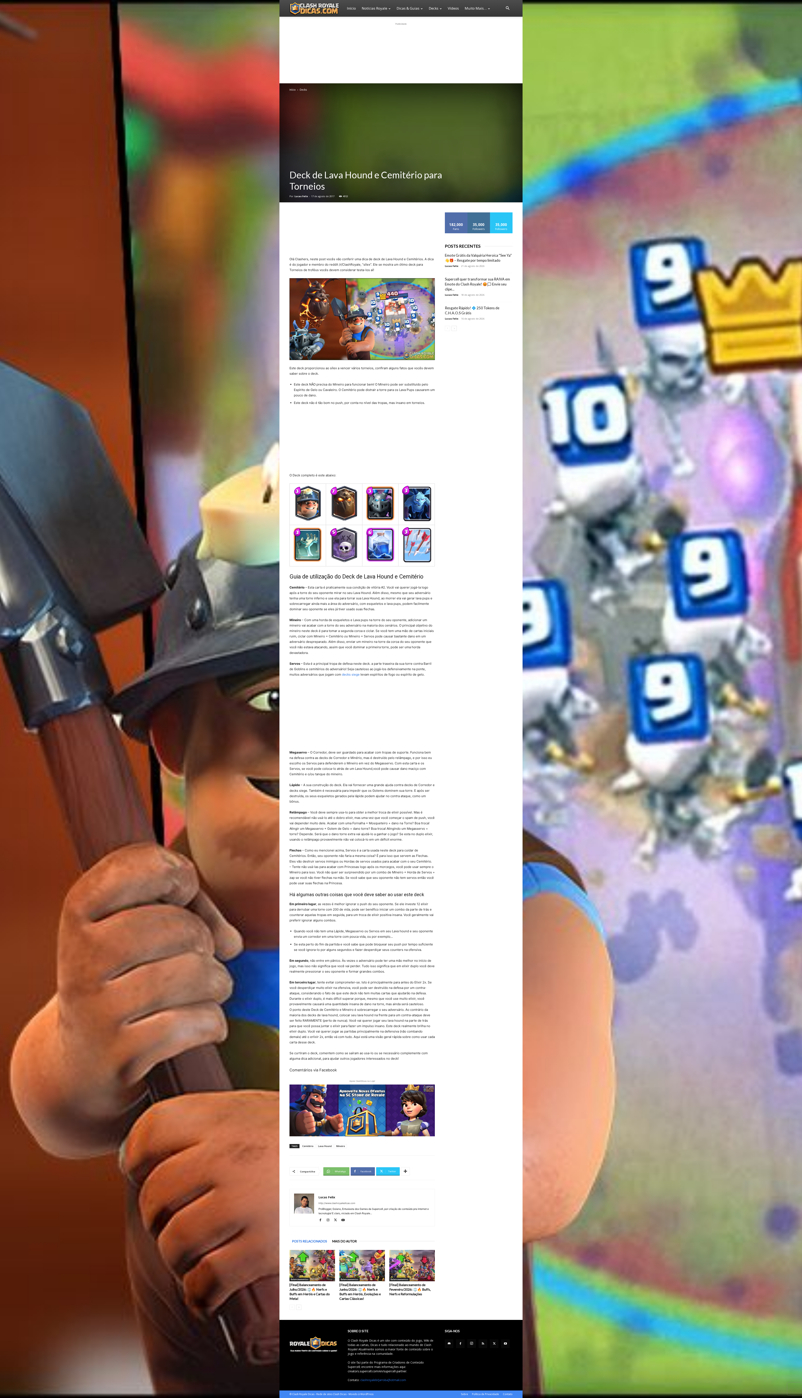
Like (456, 214)
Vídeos (453, 8)
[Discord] (449, 1344)
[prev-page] (292, 1307)
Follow (479, 214)
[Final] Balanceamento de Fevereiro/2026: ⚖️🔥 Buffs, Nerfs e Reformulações (410, 1289)
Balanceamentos (299, 1279)
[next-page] (298, 1307)
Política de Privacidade (485, 1394)
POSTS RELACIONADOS (309, 1241)
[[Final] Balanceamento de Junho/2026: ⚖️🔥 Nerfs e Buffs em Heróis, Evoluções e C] (362, 1265)
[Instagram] (329, 1220)
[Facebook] (322, 1220)
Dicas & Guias (408, 8)
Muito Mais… (476, 8)
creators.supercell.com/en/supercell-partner (377, 1371)
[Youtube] (344, 1220)
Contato (508, 1394)
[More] (405, 1171)
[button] (508, 9)
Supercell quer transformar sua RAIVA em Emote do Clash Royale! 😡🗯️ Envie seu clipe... (477, 284)
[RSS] (483, 1344)
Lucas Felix (301, 196)
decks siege (351, 674)
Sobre (464, 1394)
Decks (433, 8)
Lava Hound (325, 1146)
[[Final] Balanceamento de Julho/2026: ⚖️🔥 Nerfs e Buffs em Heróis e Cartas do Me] (312, 1265)
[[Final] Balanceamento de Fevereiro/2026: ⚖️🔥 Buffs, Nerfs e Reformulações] (412, 1265)
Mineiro (340, 1146)
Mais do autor (344, 1241)
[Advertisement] (401, 52)
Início (351, 8)
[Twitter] (337, 1220)
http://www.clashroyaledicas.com (337, 1203)
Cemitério (307, 1146)
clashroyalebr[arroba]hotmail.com (383, 1380)
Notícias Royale (374, 8)
